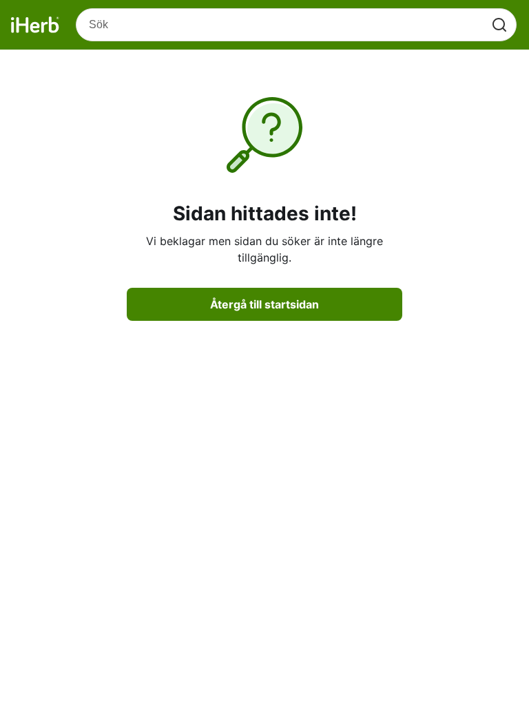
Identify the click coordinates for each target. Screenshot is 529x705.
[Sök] (499, 25)
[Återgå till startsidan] (35, 25)
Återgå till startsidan (264, 304)
